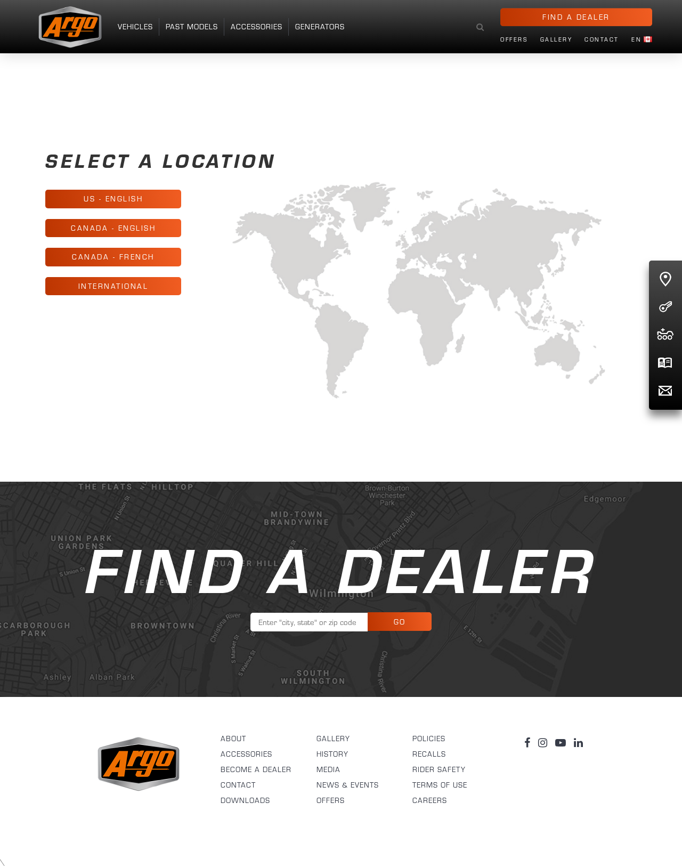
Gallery (556, 40)
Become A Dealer (256, 769)
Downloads (245, 800)
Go (400, 621)
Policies (428, 738)
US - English (113, 198)
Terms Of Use (439, 785)
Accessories (256, 26)
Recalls (429, 754)
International (113, 286)
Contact (601, 40)
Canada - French (113, 257)
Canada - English (113, 228)
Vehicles (135, 26)
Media (328, 769)
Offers (513, 40)
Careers (429, 800)
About (233, 738)
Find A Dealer (576, 17)
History (332, 754)
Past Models (192, 26)
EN (636, 40)
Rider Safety (439, 769)
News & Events (347, 785)
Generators (320, 26)
